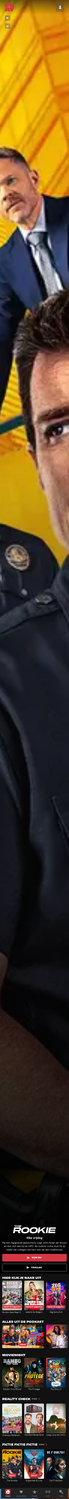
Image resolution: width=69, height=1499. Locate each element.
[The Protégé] (34, 1372)
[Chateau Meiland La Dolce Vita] (12, 1418)
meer (34, 1398)
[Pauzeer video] (7, 26)
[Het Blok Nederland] (34, 1418)
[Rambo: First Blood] (12, 1372)
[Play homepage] (9, 7)
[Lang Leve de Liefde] (56, 1418)
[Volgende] (64, 1297)
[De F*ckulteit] (56, 1464)
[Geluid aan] (7, 18)
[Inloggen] (60, 7)
